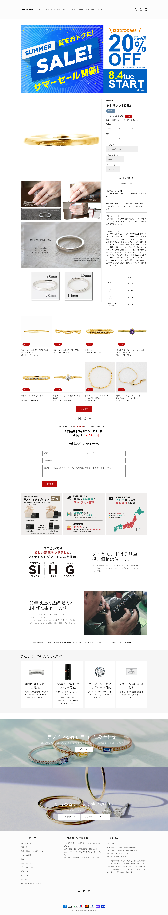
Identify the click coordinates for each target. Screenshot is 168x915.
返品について (26, 871)
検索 (22, 859)
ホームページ (26, 843)
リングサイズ (110, 145)
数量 (107, 134)
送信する (49, 484)
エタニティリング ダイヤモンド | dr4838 (34, 397)
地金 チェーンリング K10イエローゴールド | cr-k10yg (98, 397)
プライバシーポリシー (29, 867)
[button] (135, 9)
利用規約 (24, 879)
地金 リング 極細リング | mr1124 (66, 350)
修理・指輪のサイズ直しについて (33, 851)
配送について (26, 875)
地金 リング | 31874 (93, 350)
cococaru (80, 910)
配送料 (114, 120)
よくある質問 (26, 855)
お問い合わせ (26, 863)
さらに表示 (84, 409)
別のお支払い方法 (126, 183)
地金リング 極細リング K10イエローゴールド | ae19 (35, 351)
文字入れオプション (113, 155)
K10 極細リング (68, 817)
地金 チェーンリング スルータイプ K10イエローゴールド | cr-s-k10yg (130, 397)
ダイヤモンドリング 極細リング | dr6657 (66, 397)
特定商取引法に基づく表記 (31, 883)
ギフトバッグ (110, 165)
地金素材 (109, 124)
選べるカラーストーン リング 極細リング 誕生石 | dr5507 (130, 351)
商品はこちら (84, 749)
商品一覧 (24, 847)
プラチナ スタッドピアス (95, 817)
